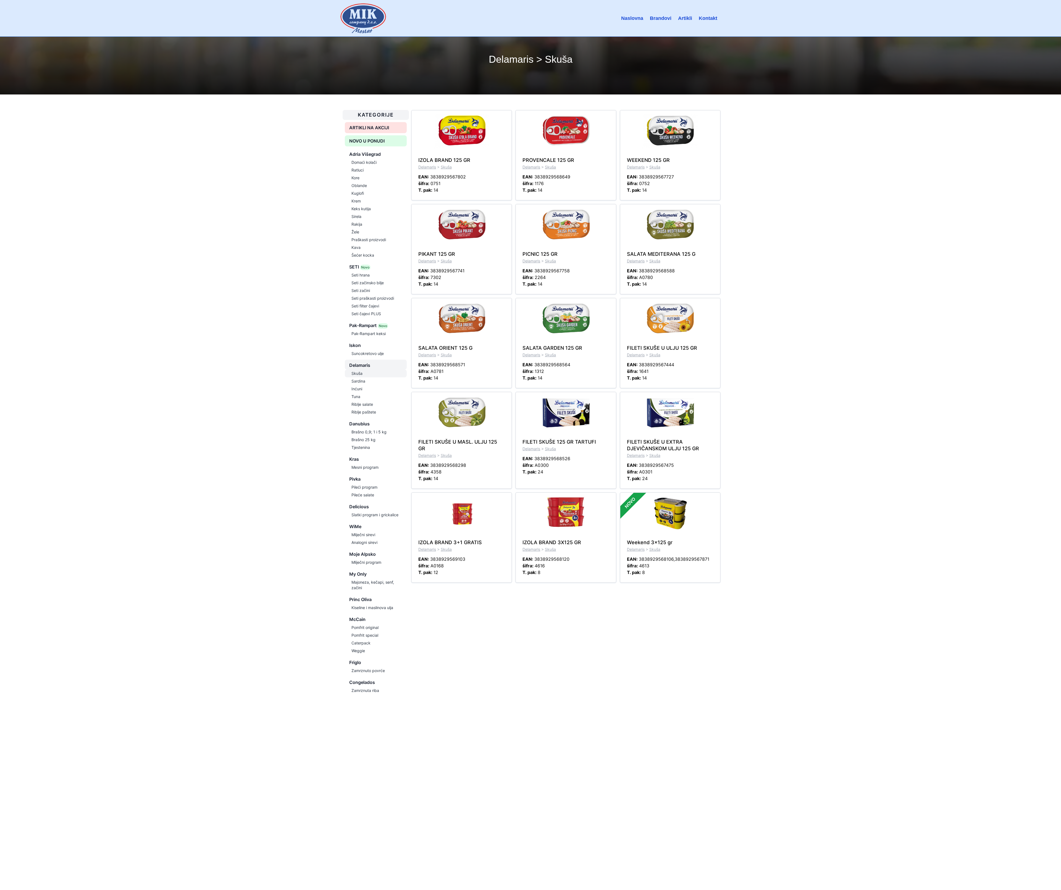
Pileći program (364, 487)
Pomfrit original (365, 627)
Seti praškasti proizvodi (372, 298)
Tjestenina (360, 447)
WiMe (355, 526)
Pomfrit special (364, 635)
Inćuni (356, 388)
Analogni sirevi (364, 542)
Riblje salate (362, 404)
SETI (359, 267)
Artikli (685, 18)
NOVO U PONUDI (367, 141)
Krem (356, 201)
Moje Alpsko (362, 554)
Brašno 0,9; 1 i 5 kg (369, 432)
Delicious (359, 506)
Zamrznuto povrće (368, 670)
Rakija (356, 224)
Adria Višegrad (365, 154)
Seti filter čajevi (365, 306)
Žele (355, 232)
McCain (357, 619)
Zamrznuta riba (365, 690)
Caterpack (361, 643)
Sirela (356, 216)
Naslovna (632, 18)
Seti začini (360, 290)
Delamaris (359, 365)
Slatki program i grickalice (374, 514)
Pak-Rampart (368, 325)
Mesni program (365, 467)
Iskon (355, 345)
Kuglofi (357, 193)
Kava (356, 247)
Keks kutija (361, 208)
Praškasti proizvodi (368, 239)
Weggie (358, 650)
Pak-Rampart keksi (368, 333)
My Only (358, 574)
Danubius (359, 423)
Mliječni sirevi (363, 534)
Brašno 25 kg (363, 439)
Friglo (355, 662)
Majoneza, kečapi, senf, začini (372, 585)
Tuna (355, 396)
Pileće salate (362, 495)
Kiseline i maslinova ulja (372, 607)
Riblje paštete (363, 412)
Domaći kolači (364, 162)
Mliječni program (366, 562)
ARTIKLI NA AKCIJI (369, 127)
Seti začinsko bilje (367, 282)
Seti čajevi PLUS (366, 313)
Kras (354, 459)
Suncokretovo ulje (367, 353)
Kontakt (708, 18)
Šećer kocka (362, 255)
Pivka (355, 479)
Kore (355, 177)
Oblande (359, 185)
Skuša (357, 373)
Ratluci (357, 170)
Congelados (362, 682)
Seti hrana (360, 275)
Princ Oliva (360, 599)
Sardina (358, 381)
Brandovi (660, 18)
